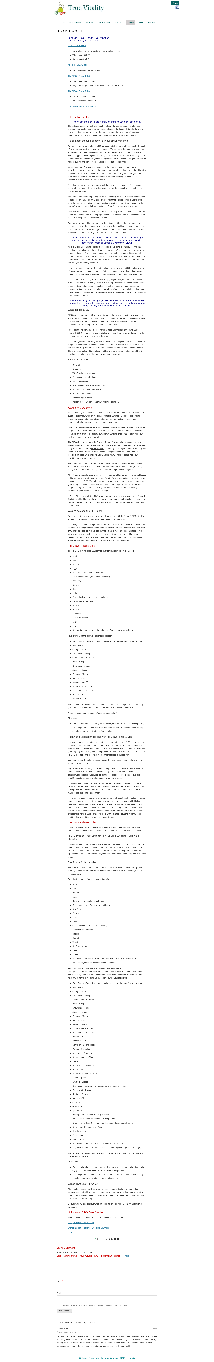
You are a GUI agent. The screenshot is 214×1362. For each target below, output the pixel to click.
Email (59, 1293)
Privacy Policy (94, 1358)
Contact (151, 22)
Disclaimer (72, 1233)
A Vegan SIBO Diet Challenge (81, 1223)
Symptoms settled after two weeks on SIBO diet (88, 1228)
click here (124, 1256)
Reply (155, 1329)
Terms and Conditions (109, 1358)
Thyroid (118, 22)
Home (62, 22)
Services (89, 22)
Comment (61, 1259)
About (141, 22)
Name (60, 1281)
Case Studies (104, 22)
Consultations (75, 22)
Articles (130, 22)
